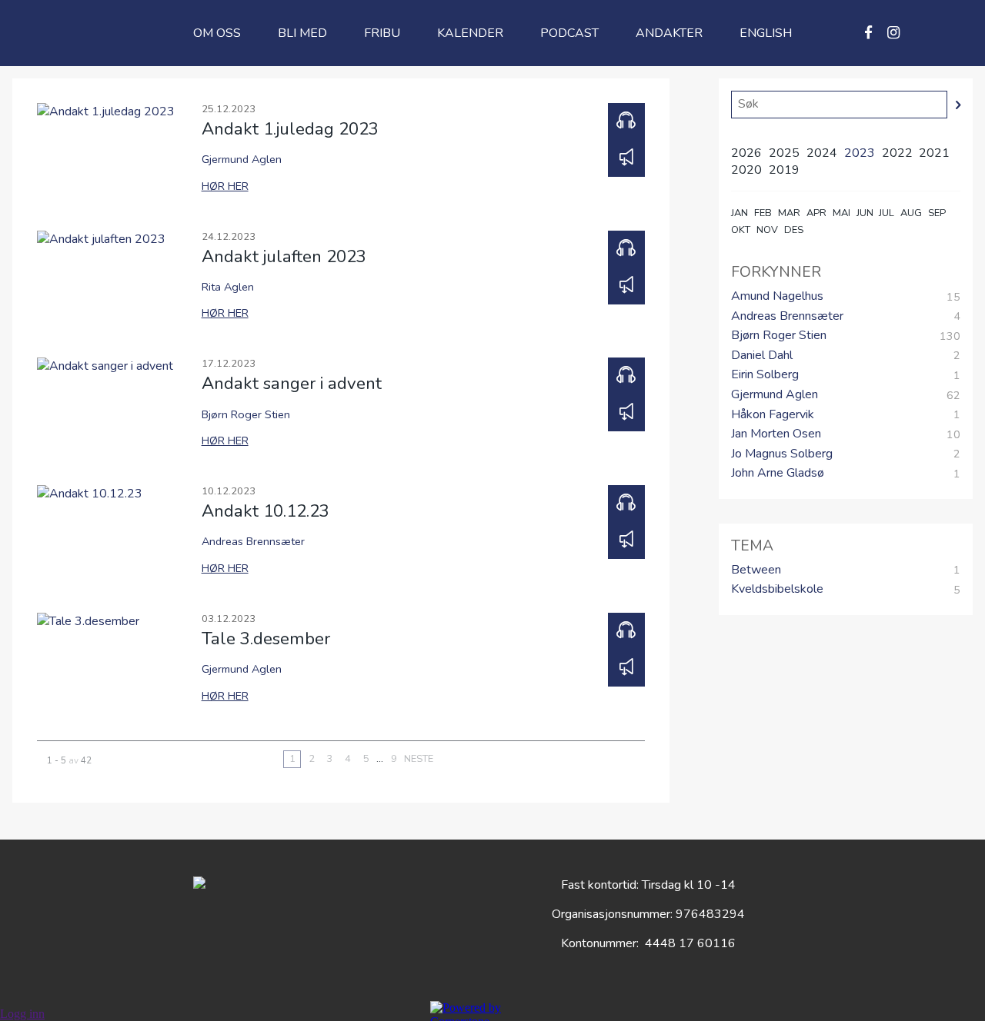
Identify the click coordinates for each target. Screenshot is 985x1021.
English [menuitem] (766, 33)
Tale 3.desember (266, 638)
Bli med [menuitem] (302, 33)
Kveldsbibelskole (777, 590)
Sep (937, 213)
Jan (739, 213)
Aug (911, 213)
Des (793, 230)
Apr (816, 213)
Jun (864, 213)
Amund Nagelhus (777, 297)
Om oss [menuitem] (217, 33)
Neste (418, 759)
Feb (763, 213)
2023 (859, 153)
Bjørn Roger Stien (778, 336)
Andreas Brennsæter (787, 317)
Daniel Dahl (762, 356)
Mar (789, 213)
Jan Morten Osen (776, 434)
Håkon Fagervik (772, 415)
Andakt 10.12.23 (265, 511)
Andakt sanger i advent (292, 383)
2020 (746, 169)
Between (756, 570)
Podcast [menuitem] (569, 33)
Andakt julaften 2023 (284, 256)
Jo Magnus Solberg (782, 454)
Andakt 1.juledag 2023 (290, 129)
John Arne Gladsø (777, 474)
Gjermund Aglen (774, 395)
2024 (821, 153)
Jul (886, 213)
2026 (746, 153)
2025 (784, 153)
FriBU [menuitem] (382, 33)
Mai (841, 213)
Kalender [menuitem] (470, 33)
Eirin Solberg (765, 375)
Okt (740, 230)
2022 (897, 153)
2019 (784, 169)
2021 (934, 153)
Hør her (225, 186)
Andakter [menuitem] (669, 33)
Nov (767, 230)
